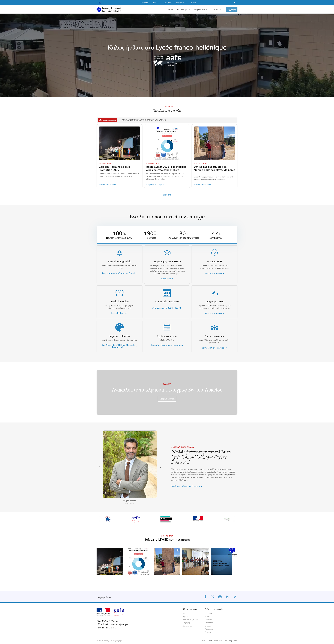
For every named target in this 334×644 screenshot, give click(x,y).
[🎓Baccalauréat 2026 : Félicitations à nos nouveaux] (138, 561)
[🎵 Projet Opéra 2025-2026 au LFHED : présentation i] (195, 561)
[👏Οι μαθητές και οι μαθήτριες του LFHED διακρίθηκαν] (224, 561)
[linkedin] (227, 597)
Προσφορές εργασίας (190, 619)
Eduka (156, 3)
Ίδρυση (170, 9)
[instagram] (220, 597)
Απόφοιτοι (209, 629)
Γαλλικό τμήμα (183, 9)
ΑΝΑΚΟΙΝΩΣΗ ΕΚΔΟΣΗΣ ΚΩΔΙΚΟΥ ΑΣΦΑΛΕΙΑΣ (144, 120)
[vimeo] (234, 597)
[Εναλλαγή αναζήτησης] (235, 3)
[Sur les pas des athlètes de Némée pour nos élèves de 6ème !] (214, 143)
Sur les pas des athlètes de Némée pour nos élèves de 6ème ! (214, 169)
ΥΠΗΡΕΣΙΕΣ (216, 9)
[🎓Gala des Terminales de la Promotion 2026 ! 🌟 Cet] (110, 561)
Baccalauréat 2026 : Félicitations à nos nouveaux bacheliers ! (166, 168)
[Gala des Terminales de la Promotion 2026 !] (119, 143)
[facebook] (205, 597)
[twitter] (213, 597)
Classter (167, 3)
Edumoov (180, 3)
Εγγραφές (186, 622)
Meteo (208, 632)
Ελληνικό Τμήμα (200, 9)
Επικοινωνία (187, 626)
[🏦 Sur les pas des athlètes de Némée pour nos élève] (167, 561)
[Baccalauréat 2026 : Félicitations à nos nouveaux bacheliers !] (167, 143)
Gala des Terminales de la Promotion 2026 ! (114, 168)
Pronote (144, 3)
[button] (234, 120)
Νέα (184, 613)
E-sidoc (193, 3)
